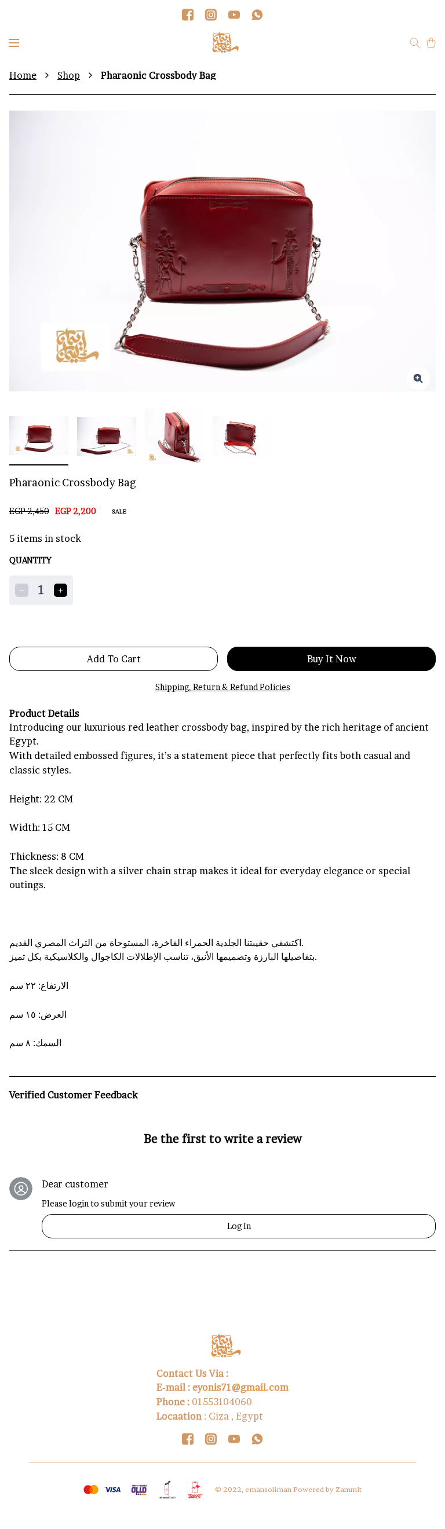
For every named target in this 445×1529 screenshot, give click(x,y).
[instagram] (211, 14)
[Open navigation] (14, 43)
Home (23, 75)
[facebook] (188, 14)
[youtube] (234, 14)
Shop (68, 75)
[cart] (431, 43)
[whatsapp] (257, 14)
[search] (415, 43)
